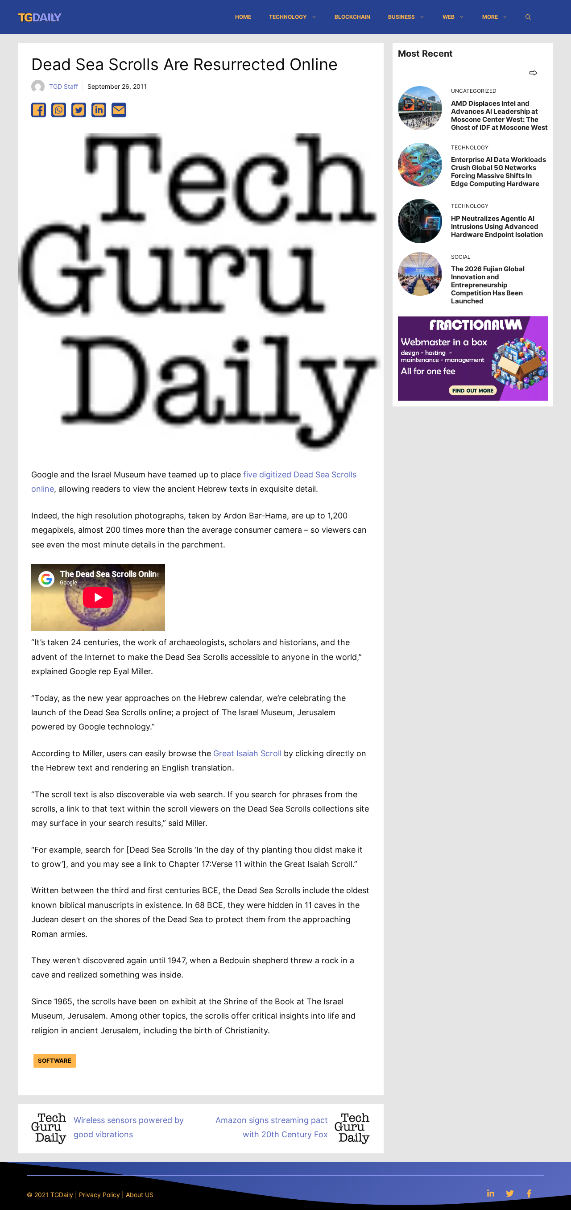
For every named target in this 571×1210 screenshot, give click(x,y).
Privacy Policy (99, 1194)
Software (54, 1060)
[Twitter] (510, 1193)
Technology (288, 16)
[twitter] (78, 110)
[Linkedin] (491, 1193)
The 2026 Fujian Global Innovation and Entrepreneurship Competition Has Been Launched (488, 285)
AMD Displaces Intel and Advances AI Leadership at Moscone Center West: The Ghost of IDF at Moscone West (499, 115)
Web (449, 16)
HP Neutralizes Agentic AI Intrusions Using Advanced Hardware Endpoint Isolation (497, 226)
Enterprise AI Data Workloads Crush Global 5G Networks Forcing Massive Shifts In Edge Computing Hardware (498, 171)
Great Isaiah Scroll (246, 753)
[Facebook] (529, 1193)
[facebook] (38, 110)
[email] (119, 110)
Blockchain (352, 16)
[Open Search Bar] (528, 17)
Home (243, 16)
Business (401, 16)
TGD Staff (63, 86)
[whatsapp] (58, 110)
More (490, 16)
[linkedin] (98, 110)
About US (139, 1194)
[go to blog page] (533, 72)
